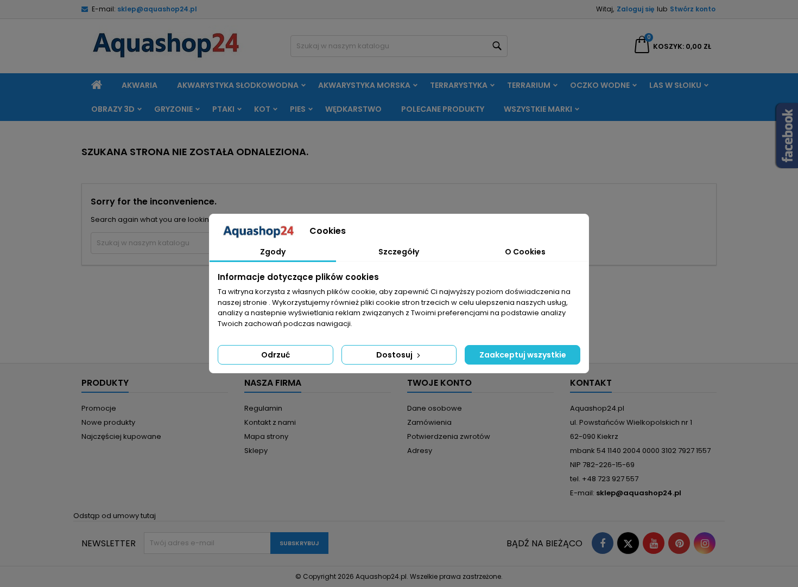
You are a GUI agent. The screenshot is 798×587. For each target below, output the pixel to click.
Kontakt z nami (270, 422)
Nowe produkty (108, 422)
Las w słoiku (675, 85)
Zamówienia (429, 422)
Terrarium (528, 85)
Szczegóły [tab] (398, 251)
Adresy (419, 450)
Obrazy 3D (113, 109)
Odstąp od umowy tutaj (114, 516)
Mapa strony (266, 436)
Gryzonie (173, 109)
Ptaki (223, 109)
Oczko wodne (600, 85)
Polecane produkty (442, 109)
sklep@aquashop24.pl (157, 9)
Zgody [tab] (273, 251)
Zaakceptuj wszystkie (522, 354)
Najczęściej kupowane (121, 436)
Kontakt (591, 383)
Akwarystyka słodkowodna (238, 85)
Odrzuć (275, 354)
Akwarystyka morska (364, 85)
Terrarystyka (458, 85)
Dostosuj (395, 354)
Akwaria (139, 85)
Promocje (98, 408)
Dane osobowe (434, 408)
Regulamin (263, 408)
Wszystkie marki (538, 109)
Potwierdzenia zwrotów (448, 436)
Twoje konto (439, 383)
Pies (298, 109)
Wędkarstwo (353, 109)
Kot (262, 109)
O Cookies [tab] (525, 251)
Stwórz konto (692, 9)
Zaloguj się (635, 9)
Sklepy (256, 450)
